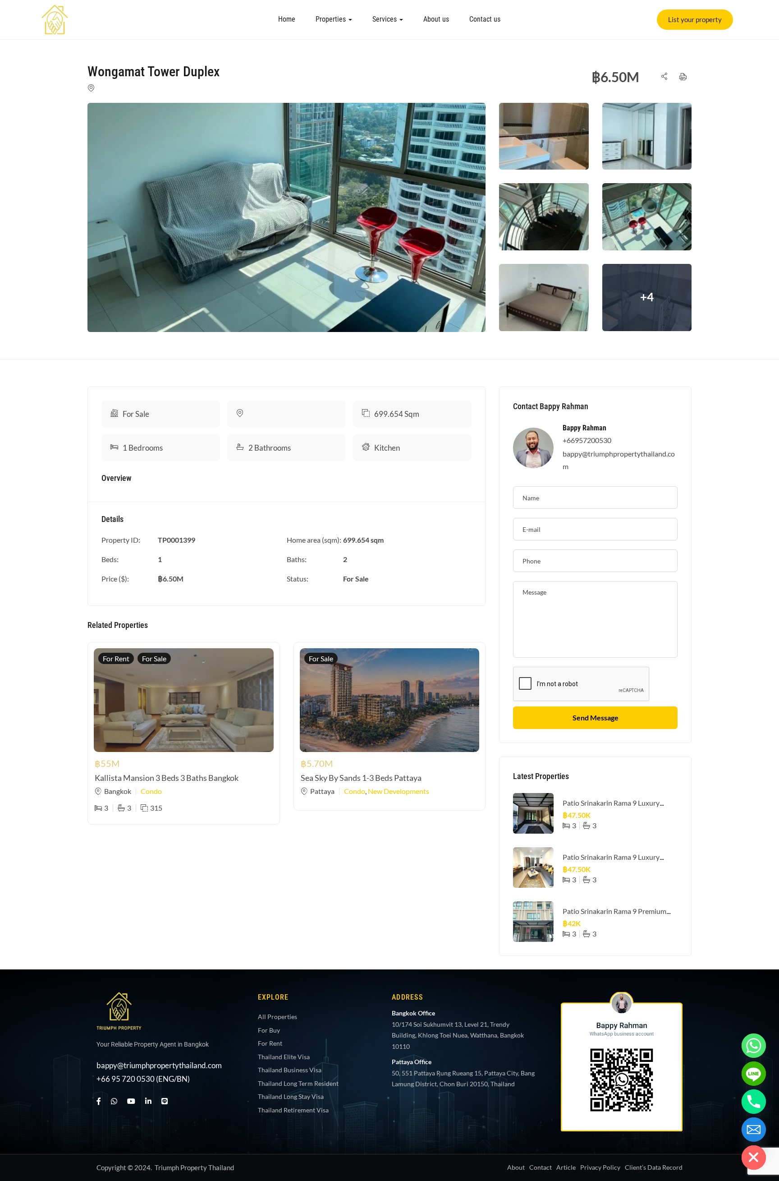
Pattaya (322, 791)
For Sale (136, 414)
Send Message (596, 717)
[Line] (164, 1101)
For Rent (116, 658)
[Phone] (754, 1101)
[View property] (286, 217)
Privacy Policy (600, 1167)
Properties (332, 19)
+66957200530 (587, 440)
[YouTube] (131, 1101)
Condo (151, 791)
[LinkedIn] (148, 1101)
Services (385, 19)
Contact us (484, 19)
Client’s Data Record (654, 1167)
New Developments (398, 791)
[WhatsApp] (114, 1101)
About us (436, 19)
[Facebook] (98, 1101)
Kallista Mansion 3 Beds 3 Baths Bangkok (166, 778)
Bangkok (117, 791)
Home (286, 19)
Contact (540, 1167)
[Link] (55, 10)
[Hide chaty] (754, 1157)
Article (566, 1167)
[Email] (754, 1129)
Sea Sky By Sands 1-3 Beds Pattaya (361, 778)
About (516, 1167)
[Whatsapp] (754, 1045)
